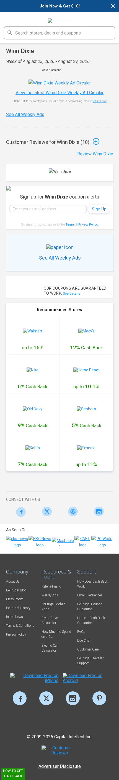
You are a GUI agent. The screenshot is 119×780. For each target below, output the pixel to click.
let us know (100, 101)
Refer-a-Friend (51, 586)
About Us (13, 581)
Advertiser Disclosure (59, 766)
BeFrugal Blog (16, 590)
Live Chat (83, 640)
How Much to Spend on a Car (56, 634)
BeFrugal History (18, 608)
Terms (70, 224)
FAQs (81, 632)
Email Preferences (89, 595)
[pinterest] (99, 698)
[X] (46, 698)
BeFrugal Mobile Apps (53, 606)
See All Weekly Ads (25, 114)
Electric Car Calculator (50, 648)
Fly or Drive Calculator (50, 620)
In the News (14, 617)
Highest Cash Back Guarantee (91, 620)
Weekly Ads (50, 595)
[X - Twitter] (45, 511)
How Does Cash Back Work (92, 584)
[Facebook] (19, 512)
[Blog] (71, 511)
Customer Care (88, 649)
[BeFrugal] (59, 18)
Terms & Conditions (20, 626)
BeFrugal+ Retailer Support (90, 660)
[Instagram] (97, 511)
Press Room (14, 599)
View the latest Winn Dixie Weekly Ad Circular (59, 92)
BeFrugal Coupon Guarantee (89, 606)
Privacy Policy (88, 224)
